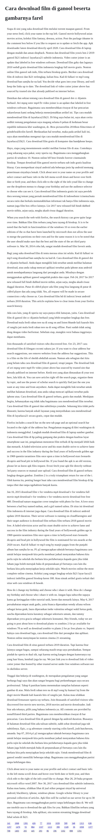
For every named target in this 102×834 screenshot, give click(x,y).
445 (32, 831)
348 (73, 823)
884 (32, 827)
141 (8, 823)
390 (58, 827)
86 (48, 831)
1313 (82, 823)
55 (26, 827)
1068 (17, 823)
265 (25, 831)
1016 (49, 823)
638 (90, 823)
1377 (90, 827)
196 (54, 831)
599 (65, 823)
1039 (57, 823)
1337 (41, 827)
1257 (9, 827)
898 (71, 831)
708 (8, 831)
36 (74, 827)
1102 (63, 831)
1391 (26, 823)
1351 (79, 831)
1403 (17, 831)
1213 (50, 827)
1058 (82, 827)
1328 (66, 827)
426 (33, 823)
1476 (18, 827)
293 (40, 831)
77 (41, 823)
